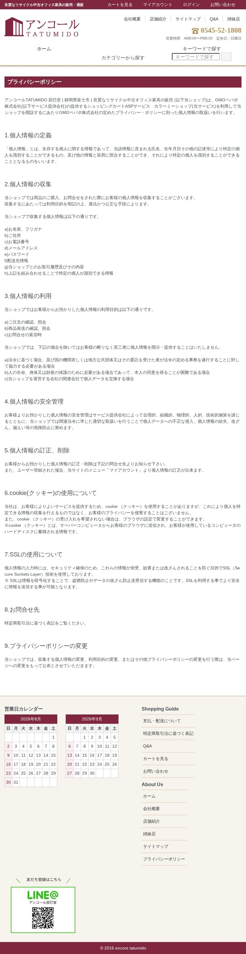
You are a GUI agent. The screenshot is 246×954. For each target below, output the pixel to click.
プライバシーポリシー (164, 859)
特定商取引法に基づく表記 (168, 733)
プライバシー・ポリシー (139, 112)
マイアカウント (157, 4)
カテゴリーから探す (123, 57)
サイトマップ (188, 18)
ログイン (191, 4)
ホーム (44, 48)
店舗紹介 (158, 18)
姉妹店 (233, 18)
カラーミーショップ (173, 106)
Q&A (214, 18)
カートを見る (120, 4)
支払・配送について (162, 720)
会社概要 (132, 18)
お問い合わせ (223, 4)
